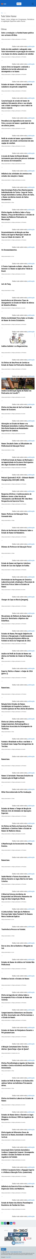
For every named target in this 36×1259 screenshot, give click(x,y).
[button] (2, 1223)
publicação (31, 46)
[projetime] (18, 1234)
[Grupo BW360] (21, 1230)
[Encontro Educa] (18, 1243)
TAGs (2, 12)
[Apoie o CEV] (13, 1238)
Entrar (19, 4)
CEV (3, 1249)
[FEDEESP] (27, 1238)
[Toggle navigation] (32, 3)
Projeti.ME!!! (8, 1257)
